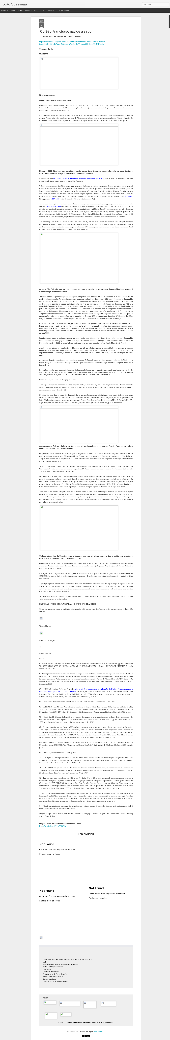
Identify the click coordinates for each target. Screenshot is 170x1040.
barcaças (55, 198)
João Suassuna (99, 1031)
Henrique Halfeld (54, 206)
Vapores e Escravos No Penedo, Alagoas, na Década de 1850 (77, 178)
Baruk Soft (95, 1022)
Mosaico (28, 10)
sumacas (128, 196)
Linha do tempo (62, 10)
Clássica (4, 10)
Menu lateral (39, 10)
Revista (21, 10)
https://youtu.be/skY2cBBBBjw (52, 826)
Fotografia (50, 10)
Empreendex (108, 1022)
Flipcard (13, 10)
